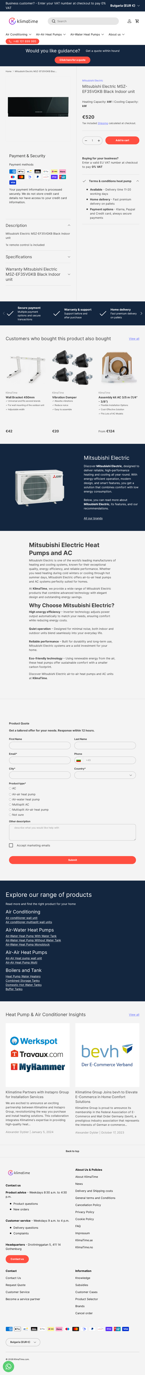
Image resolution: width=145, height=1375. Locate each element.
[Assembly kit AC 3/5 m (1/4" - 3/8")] (118, 367)
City (12, 768)
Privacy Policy (84, 1212)
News (79, 1184)
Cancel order (84, 1313)
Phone (78, 753)
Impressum (82, 1233)
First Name (15, 738)
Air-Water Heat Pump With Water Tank (31, 936)
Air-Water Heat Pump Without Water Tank (33, 940)
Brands (80, 1306)
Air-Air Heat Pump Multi (21, 962)
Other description (19, 821)
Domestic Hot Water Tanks (24, 985)
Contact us (17, 1258)
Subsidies (81, 1285)
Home (8, 71)
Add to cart (122, 140)
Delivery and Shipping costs (94, 1191)
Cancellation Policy (88, 1205)
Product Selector (86, 1299)
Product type (17, 783)
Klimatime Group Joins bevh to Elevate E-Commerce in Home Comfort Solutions (106, 1097)
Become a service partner (23, 1299)
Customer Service (18, 1292)
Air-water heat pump (26, 799)
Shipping (103, 123)
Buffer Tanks (14, 989)
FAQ (78, 1226)
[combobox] (83, 21)
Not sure (18, 814)
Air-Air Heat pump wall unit (24, 958)
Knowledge (82, 1278)
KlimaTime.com (21, 1359)
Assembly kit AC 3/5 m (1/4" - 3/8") (117, 399)
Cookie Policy (84, 1219)
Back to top (72, 1151)
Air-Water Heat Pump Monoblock (28, 944)
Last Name (80, 738)
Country (80, 768)
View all (134, 338)
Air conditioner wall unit (21, 918)
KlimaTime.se (84, 1240)
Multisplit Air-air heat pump (30, 809)
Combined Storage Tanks (23, 980)
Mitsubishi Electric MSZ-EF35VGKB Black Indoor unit (36, 71)
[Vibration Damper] (72, 367)
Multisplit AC (20, 804)
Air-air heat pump (24, 794)
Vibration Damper (64, 397)
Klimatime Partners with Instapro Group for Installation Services (37, 1094)
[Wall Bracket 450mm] (26, 367)
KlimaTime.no (84, 1247)
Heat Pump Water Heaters (23, 976)
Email (13, 753)
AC (14, 788)
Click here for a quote (72, 59)
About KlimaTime (86, 1176)
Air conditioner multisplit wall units (29, 922)
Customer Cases (86, 1292)
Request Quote (15, 1285)
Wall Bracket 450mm (20, 397)
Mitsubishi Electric (92, 80)
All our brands (93, 518)
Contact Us (13, 1278)
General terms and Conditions (95, 1198)
